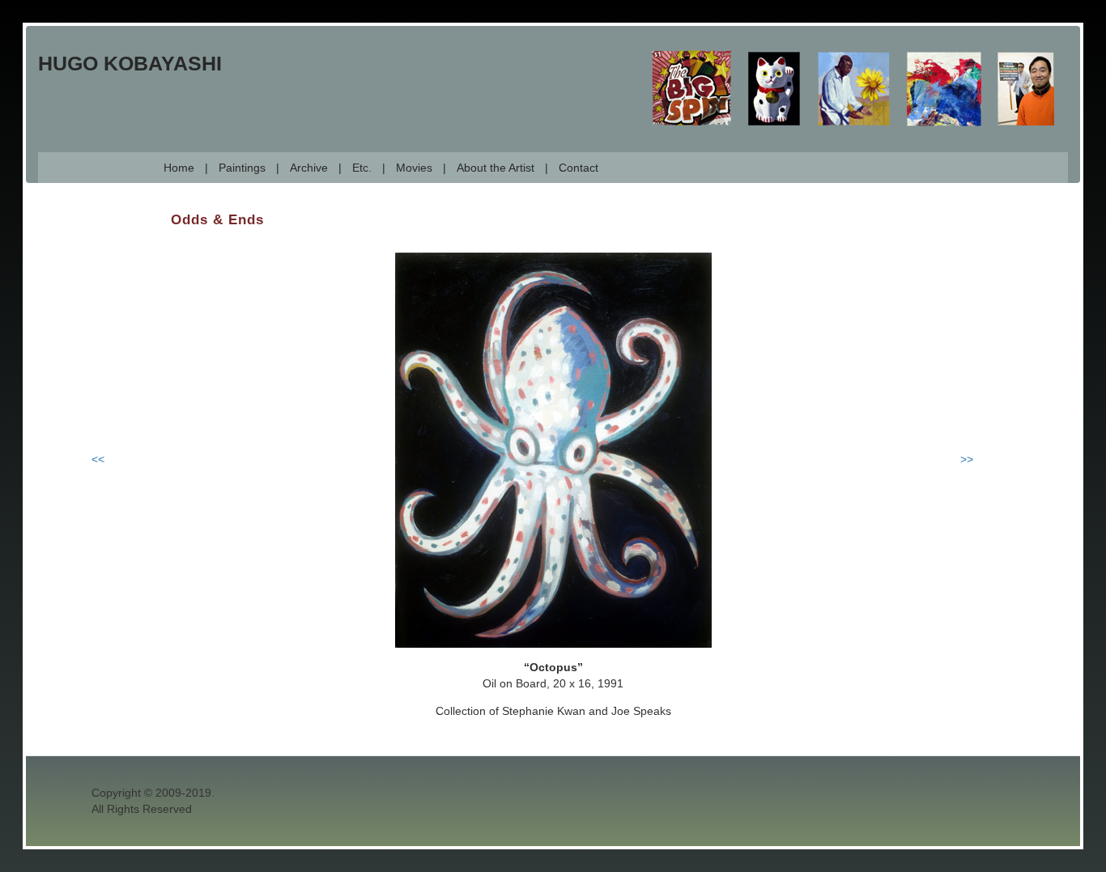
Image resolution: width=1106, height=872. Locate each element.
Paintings (242, 167)
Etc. (362, 167)
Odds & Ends (217, 220)
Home (179, 167)
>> (966, 459)
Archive (309, 167)
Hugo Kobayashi (130, 63)
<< (97, 459)
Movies (414, 167)
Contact (578, 167)
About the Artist (495, 167)
